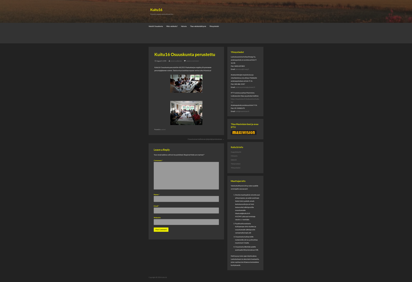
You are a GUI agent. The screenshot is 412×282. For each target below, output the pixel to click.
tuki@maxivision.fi (242, 111)
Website (157, 217)
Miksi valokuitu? (172, 26)
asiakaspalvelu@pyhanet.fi (245, 87)
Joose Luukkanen (176, 61)
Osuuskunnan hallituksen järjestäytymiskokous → (206, 139)
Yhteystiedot (214, 26)
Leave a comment (192, 61)
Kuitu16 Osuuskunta (156, 26)
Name (157, 194)
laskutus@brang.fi (242, 69)
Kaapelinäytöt (236, 152)
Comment (158, 160)
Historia (184, 26)
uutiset (163, 129)
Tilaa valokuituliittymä (198, 26)
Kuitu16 (156, 10)
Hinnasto (234, 156)
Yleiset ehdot (235, 164)
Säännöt (234, 160)
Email (156, 206)
